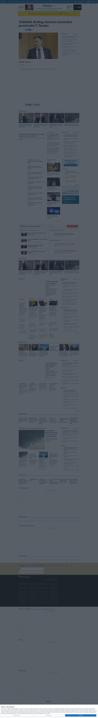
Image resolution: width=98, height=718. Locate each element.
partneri (6, 708)
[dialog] (49, 711)
